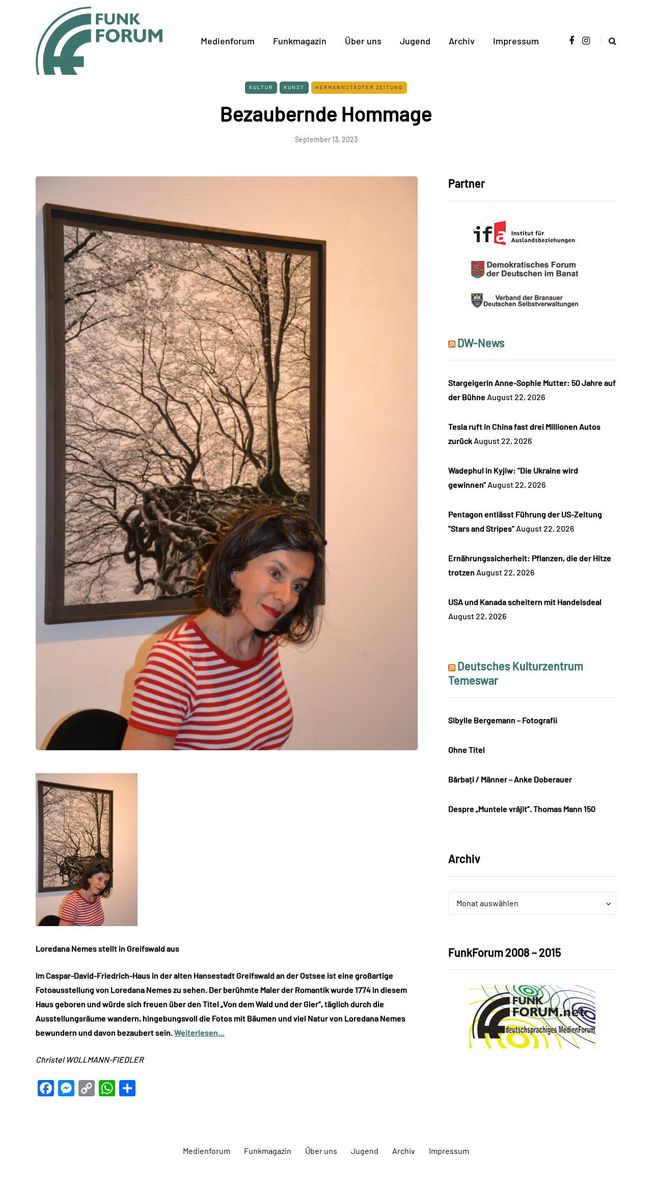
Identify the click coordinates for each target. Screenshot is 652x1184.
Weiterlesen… (199, 1032)
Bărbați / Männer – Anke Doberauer (510, 779)
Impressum (516, 40)
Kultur (261, 87)
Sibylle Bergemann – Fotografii (502, 720)
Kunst (294, 87)
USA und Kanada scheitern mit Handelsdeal (525, 602)
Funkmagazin (300, 40)
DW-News (481, 342)
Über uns (363, 40)
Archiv (462, 40)
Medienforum (228, 40)
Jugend (415, 40)
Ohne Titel (466, 749)
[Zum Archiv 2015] (532, 1015)
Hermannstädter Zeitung (359, 87)
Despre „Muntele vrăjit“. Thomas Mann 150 (521, 808)
